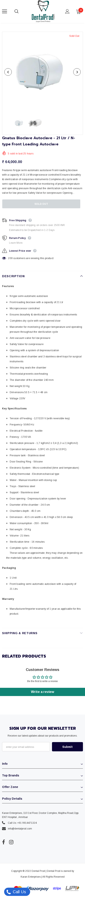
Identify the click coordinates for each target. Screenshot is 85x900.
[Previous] (8, 72)
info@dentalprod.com (20, 828)
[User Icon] (67, 11)
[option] (42, 72)
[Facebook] (3, 842)
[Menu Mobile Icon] (4, 11)
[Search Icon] (20, 11)
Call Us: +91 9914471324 (22, 822)
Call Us (19, 892)
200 (10, 258)
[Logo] (43, 11)
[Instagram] (11, 842)
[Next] (77, 72)
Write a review (42, 692)
